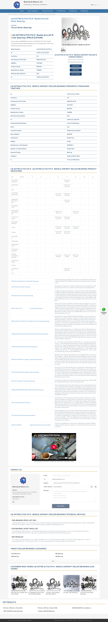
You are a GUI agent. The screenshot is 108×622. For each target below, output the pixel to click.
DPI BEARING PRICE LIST (76, 62)
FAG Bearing (73, 11)
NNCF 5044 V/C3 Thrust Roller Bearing (27, 308)
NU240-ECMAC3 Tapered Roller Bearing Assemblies (31, 425)
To (44, 479)
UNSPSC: (14, 63)
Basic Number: (15, 134)
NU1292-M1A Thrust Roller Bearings (22, 296)
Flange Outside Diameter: (19, 123)
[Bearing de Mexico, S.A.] (16, 4)
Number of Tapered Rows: (19, 149)
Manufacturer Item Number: (19, 145)
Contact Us (17, 620)
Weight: (13, 141)
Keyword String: (16, 152)
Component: (14, 138)
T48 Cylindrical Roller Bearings (20, 287)
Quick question (48, 486)
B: (11, 53)
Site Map (23, 620)
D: (11, 77)
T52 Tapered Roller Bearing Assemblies (23, 415)
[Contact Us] (104, 311)
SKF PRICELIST (17, 537)
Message (46, 490)
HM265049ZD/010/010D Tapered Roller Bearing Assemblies (29, 334)
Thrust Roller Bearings (23, 14)
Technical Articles (47, 11)
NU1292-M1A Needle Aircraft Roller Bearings (24, 281)
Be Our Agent (76, 74)
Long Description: (16, 130)
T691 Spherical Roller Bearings (20, 403)
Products (14, 14)
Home (22, 11)
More (53, 561)
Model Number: (15, 49)
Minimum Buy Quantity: (18, 74)
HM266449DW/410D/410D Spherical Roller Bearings (27, 390)
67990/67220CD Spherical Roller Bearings (24, 347)
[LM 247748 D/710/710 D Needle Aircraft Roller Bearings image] (76, 32)
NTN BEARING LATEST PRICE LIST (25, 529)
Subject (45, 483)
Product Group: (15, 67)
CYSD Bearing (61, 11)
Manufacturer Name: (17, 70)
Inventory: (14, 56)
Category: (14, 156)
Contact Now (76, 66)
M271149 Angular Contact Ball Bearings (23, 381)
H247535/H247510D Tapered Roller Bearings (25, 372)
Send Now (60, 506)
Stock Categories (33, 11)
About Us (11, 620)
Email (45, 475)
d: (11, 160)
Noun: (12, 127)
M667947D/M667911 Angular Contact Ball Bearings (26, 359)
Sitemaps (29, 620)
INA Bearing (84, 11)
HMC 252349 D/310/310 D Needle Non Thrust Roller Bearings (30, 321)
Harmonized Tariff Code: (18, 60)
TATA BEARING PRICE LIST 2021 (24, 520)
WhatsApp (76, 70)
